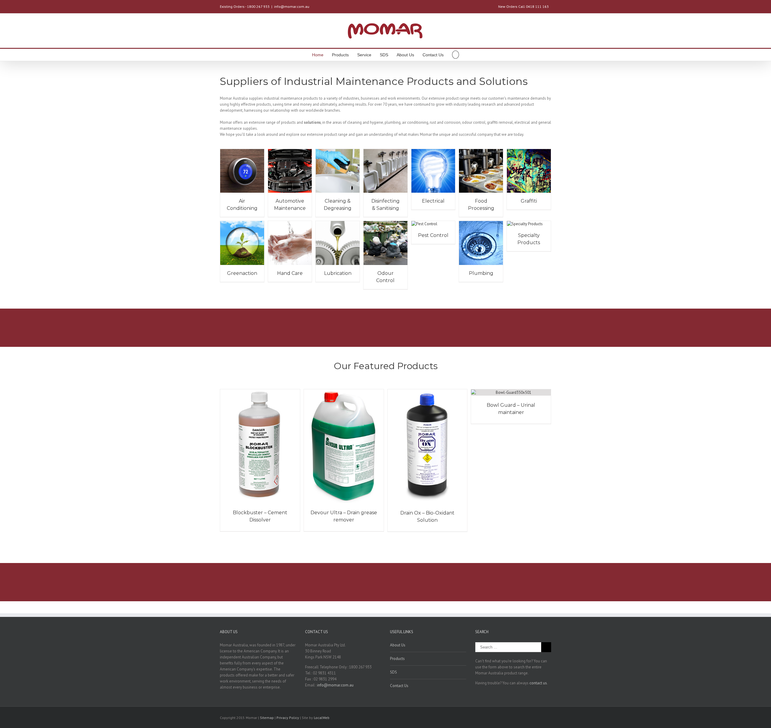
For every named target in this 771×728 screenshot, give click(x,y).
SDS (384, 54)
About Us (405, 54)
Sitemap (267, 717)
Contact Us (433, 54)
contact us (538, 683)
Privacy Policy (288, 717)
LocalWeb (321, 717)
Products (340, 54)
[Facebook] (530, 717)
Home (317, 54)
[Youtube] (540, 717)
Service (364, 54)
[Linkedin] (549, 717)
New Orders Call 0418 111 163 (523, 6)
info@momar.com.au (291, 6)
